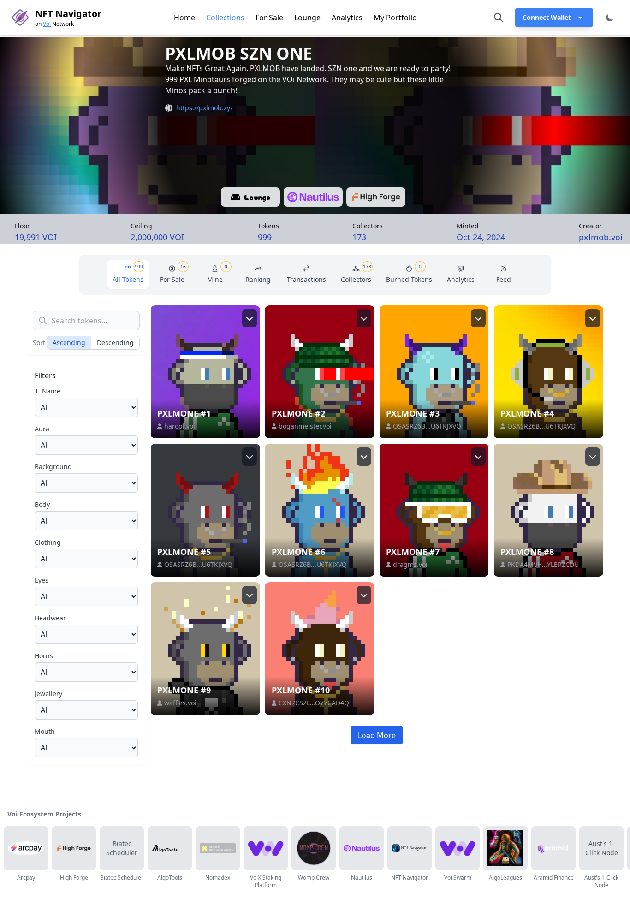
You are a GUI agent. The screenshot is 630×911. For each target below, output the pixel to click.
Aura (42, 428)
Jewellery (48, 693)
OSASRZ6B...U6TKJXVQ (427, 426)
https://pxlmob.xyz (204, 107)
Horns (44, 655)
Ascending (69, 342)
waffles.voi (180, 702)
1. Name (47, 391)
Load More (377, 735)
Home (184, 17)
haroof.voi (179, 426)
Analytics (347, 17)
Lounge (307, 17)
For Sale (269, 17)
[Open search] (498, 17)
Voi (47, 24)
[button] (554, 17)
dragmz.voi (410, 564)
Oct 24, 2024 (481, 237)
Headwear (50, 617)
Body (42, 504)
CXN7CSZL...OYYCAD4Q (314, 702)
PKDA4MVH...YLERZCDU (543, 564)
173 (359, 237)
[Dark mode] (609, 17)
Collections (225, 17)
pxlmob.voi (601, 237)
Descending (115, 342)
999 (265, 237)
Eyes (41, 580)
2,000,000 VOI (157, 237)
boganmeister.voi (305, 426)
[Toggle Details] (249, 318)
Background (53, 466)
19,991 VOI (36, 237)
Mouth (45, 731)
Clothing (48, 542)
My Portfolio (395, 17)
